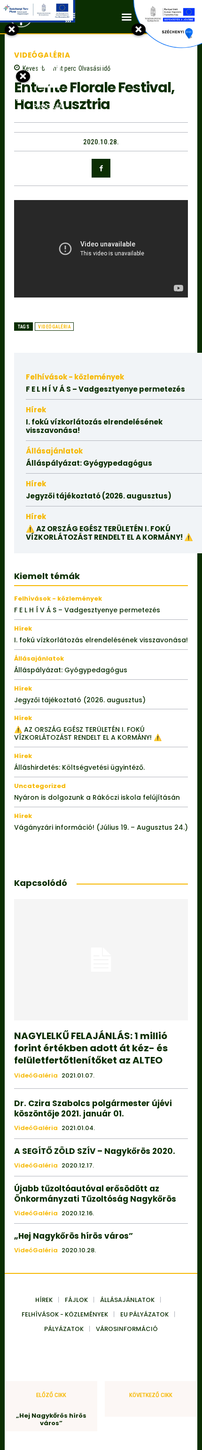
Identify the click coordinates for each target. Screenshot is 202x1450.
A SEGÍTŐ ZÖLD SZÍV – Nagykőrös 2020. (94, 1151)
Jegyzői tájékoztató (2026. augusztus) (98, 496)
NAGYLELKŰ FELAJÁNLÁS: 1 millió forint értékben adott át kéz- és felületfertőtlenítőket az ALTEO (91, 1048)
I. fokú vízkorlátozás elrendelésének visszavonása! (94, 426)
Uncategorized (40, 786)
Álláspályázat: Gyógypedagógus (89, 463)
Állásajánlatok (54, 450)
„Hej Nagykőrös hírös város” (73, 1236)
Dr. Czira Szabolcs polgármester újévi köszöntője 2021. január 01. (93, 1108)
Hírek (36, 409)
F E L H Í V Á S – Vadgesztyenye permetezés (105, 389)
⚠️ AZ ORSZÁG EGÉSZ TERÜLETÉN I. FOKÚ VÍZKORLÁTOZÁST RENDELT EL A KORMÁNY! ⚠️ (109, 533)
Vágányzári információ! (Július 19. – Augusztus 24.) (101, 827)
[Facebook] (101, 168)
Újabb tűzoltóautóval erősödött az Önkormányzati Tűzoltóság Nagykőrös (95, 1194)
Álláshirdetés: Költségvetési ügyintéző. (79, 767)
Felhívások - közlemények (75, 376)
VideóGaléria (54, 326)
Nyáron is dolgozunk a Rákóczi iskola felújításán (97, 797)
